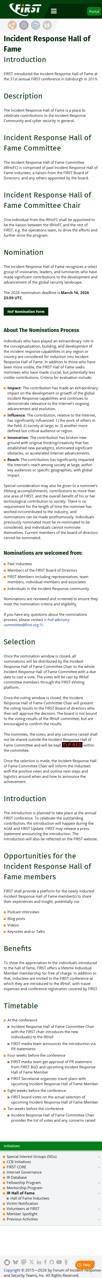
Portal (94, 11)
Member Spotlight (22, 1213)
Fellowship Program (24, 1182)
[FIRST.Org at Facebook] (45, 1263)
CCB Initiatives (19, 1161)
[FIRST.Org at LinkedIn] (39, 1263)
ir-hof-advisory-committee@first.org (37, 622)
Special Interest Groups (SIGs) (31, 1156)
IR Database (17, 1177)
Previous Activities (22, 1218)
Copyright (12, 1270)
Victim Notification (22, 1203)
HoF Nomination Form (26, 311)
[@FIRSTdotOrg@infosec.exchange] (24, 1263)
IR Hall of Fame (21, 1192)
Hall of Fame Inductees (29, 1198)
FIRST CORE (16, 1166)
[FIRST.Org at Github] (52, 1263)
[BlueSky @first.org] (15, 1263)
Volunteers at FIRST (23, 1208)
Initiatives (12, 1146)
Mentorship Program (24, 1187)
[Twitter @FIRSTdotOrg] (31, 1263)
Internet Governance (24, 1172)
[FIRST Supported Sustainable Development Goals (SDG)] (7, 1263)
